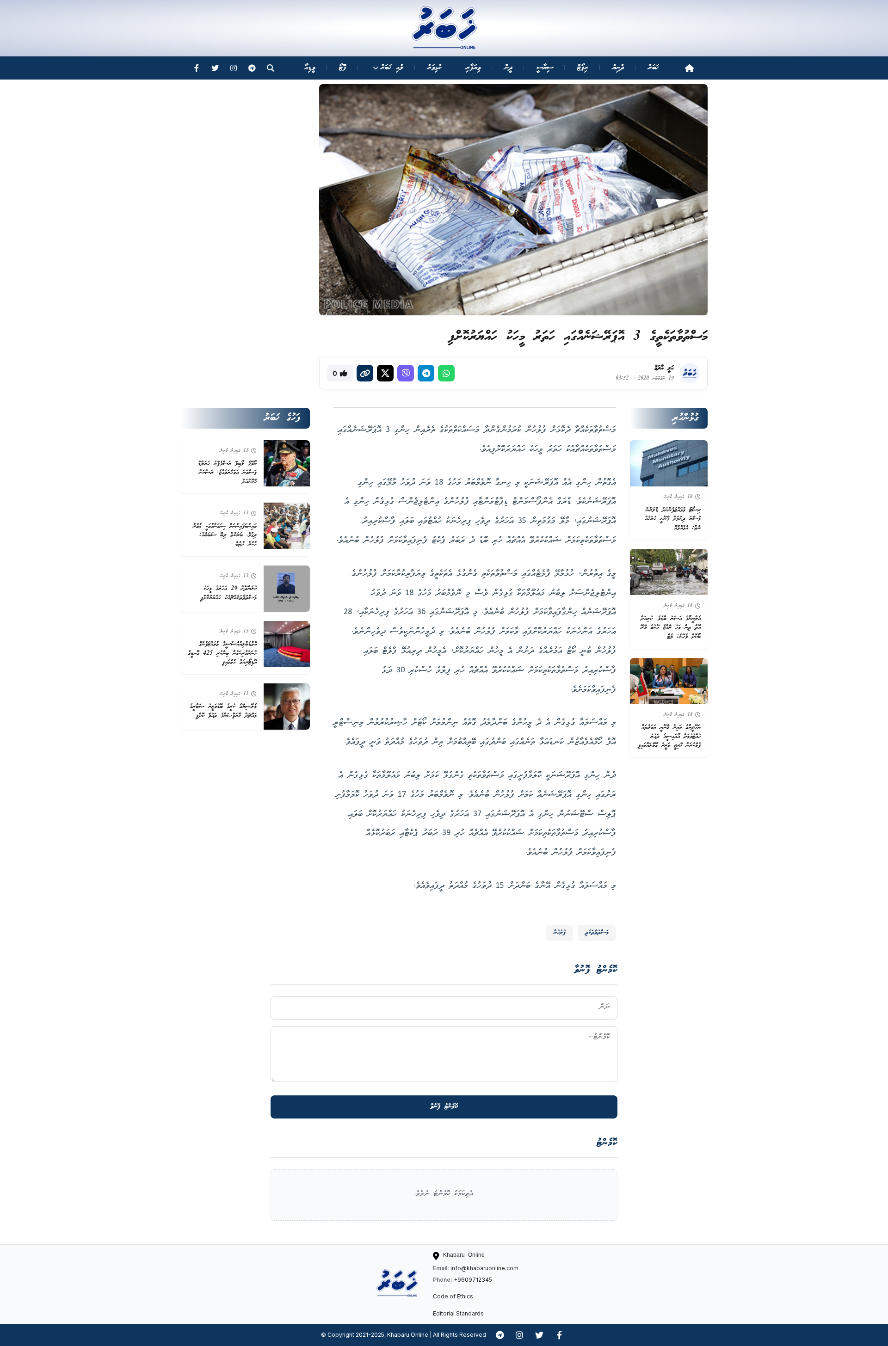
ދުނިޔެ (618, 68)
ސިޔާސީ (544, 68)
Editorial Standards (458, 1313)
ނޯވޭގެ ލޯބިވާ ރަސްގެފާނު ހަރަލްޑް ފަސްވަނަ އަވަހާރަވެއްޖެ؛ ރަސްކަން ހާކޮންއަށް (227, 473)
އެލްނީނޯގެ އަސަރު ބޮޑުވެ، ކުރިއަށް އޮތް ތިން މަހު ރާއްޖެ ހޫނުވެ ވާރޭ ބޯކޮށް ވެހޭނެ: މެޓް (671, 628)
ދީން (508, 68)
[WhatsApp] (446, 373)
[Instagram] (233, 68)
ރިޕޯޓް (582, 68)
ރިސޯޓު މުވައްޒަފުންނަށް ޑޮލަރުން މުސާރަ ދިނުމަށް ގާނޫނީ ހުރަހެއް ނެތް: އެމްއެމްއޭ (673, 519)
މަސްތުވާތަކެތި (597, 933)
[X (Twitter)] (385, 373)
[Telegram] (252, 68)
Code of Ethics (453, 1296)
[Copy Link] (365, 373)
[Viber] (405, 373)
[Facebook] (196, 68)
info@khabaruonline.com (484, 1268)
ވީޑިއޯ (309, 68)
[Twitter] (215, 68)
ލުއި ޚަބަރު (392, 68)
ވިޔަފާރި (473, 68)
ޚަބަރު (653, 68)
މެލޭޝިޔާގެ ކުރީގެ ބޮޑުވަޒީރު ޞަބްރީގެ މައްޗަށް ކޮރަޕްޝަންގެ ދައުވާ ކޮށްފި (223, 711)
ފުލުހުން (560, 933)
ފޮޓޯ (342, 68)
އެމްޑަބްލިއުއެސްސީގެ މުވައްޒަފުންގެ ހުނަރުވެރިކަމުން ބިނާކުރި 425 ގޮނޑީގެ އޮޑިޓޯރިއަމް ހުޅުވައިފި (222, 653)
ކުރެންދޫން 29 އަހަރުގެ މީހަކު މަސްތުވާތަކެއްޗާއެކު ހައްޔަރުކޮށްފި (228, 593)
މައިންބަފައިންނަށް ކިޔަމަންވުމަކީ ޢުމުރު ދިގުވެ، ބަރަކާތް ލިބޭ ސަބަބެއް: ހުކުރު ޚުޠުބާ (225, 535)
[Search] (270, 68)
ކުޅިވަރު (434, 68)
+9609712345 (473, 1279)
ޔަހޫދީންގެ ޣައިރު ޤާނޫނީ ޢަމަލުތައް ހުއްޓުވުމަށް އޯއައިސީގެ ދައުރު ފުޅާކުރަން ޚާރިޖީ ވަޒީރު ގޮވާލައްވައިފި (669, 736)
